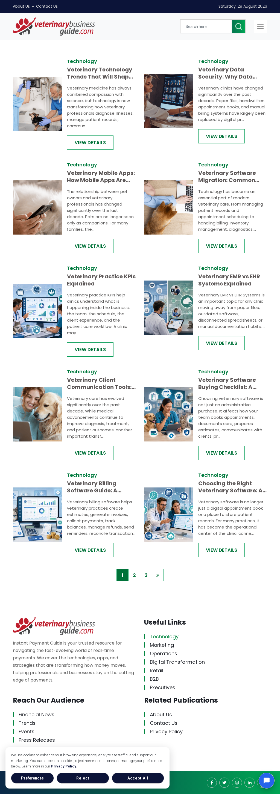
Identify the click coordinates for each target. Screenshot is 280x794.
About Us (21, 6)
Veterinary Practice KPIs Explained (101, 280)
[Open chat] (267, 781)
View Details (90, 142)
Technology (164, 636)
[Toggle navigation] (260, 26)
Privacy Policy (63, 766)
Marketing (162, 645)
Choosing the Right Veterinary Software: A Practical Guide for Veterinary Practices (230, 487)
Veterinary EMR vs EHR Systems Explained (229, 280)
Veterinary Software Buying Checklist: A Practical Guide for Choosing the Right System (227, 383)
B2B (154, 678)
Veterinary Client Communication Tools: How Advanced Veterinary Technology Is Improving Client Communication (99, 383)
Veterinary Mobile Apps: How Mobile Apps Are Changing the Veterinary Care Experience (101, 176)
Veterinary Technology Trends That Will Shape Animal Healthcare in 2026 (99, 73)
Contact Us (47, 6)
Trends (27, 723)
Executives (162, 687)
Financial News (36, 714)
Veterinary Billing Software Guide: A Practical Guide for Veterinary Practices (96, 487)
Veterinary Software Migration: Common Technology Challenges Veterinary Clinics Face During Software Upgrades (231, 176)
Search (238, 26)
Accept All (137, 778)
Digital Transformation (177, 662)
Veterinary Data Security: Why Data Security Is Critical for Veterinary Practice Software (229, 73)
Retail (156, 670)
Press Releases (37, 740)
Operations (163, 653)
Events (26, 731)
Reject (82, 778)
